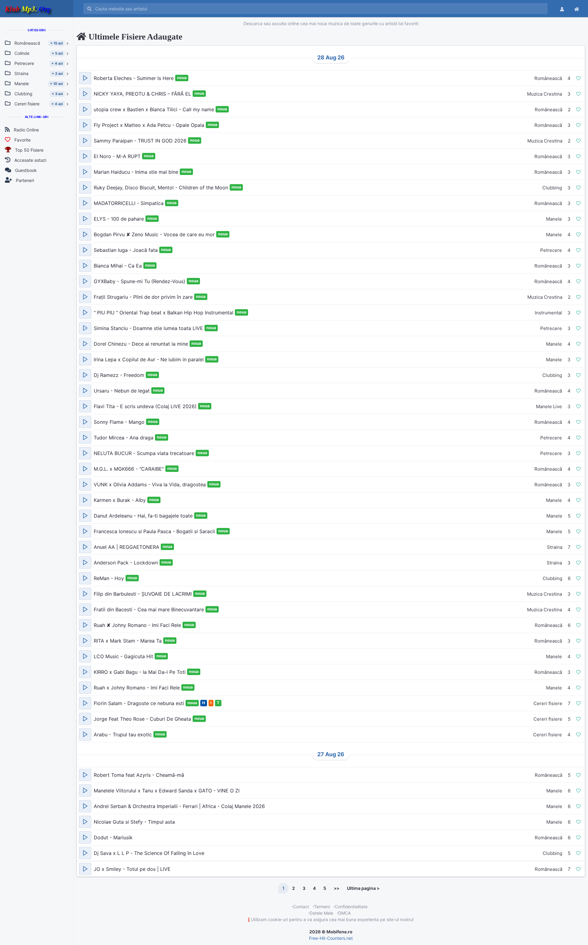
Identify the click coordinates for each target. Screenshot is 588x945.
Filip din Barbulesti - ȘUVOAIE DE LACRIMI (143, 594)
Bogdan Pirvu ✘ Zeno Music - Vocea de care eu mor (155, 234)
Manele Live (549, 406)
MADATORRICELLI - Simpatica (129, 203)
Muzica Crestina (544, 94)
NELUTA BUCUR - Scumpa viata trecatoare (145, 453)
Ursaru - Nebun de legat (122, 391)
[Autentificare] (562, 8)
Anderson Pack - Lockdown (127, 563)
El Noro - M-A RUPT (118, 156)
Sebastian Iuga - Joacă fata (126, 250)
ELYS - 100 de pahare (119, 219)
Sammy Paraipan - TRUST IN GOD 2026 (141, 141)
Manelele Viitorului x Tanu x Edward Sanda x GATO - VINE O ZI (166, 791)
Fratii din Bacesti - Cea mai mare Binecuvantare (149, 609)
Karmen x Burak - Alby (120, 500)
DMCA (344, 913)
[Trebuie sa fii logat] (578, 78)
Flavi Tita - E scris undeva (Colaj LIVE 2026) (146, 406)
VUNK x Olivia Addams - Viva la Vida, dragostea (150, 484)
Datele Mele (321, 913)
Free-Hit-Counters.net (331, 938)
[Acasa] (576, 8)
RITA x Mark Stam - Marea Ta (128, 641)
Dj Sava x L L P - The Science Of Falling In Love (149, 853)
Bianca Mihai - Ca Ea (118, 266)
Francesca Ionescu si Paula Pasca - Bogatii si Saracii (155, 531)
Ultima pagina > (363, 888)
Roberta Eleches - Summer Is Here (134, 78)
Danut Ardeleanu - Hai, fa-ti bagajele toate (144, 516)
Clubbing (552, 188)
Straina (554, 547)
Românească (548, 78)
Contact (301, 906)
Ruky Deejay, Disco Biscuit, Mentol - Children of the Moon (162, 187)
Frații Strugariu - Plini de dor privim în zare (144, 297)
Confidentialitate (351, 906)
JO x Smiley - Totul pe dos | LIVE (132, 869)
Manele (554, 219)
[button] (85, 78)
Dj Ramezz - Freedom (120, 375)
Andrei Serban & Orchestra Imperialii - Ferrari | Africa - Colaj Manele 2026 (179, 806)
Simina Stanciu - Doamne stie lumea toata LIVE (149, 328)
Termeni (322, 906)
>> (336, 888)
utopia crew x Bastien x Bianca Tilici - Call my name (155, 109)
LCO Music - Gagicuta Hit (124, 656)
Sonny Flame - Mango (120, 422)
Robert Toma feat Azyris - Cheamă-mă (139, 775)
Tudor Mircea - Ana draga (124, 438)
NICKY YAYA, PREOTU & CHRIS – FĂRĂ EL (143, 94)
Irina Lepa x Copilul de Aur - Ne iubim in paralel (149, 359)
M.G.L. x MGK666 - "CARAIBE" (129, 469)
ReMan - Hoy (110, 578)
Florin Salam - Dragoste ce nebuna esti (140, 703)
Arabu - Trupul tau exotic (123, 734)
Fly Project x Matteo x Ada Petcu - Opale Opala (150, 125)
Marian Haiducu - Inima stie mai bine (137, 172)
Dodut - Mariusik (113, 837)
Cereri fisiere (547, 703)
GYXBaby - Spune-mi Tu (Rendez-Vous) (140, 281)
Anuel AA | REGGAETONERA (127, 547)
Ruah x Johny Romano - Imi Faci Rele (137, 688)
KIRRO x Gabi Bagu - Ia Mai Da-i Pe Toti (140, 672)
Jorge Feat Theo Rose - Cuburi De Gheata (143, 719)
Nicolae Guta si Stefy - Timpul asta (134, 822)
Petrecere (551, 250)
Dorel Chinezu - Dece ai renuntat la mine (142, 344)
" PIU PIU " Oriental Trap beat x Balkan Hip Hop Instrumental (164, 312)
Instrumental (548, 313)
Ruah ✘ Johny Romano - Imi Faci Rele (138, 625)
